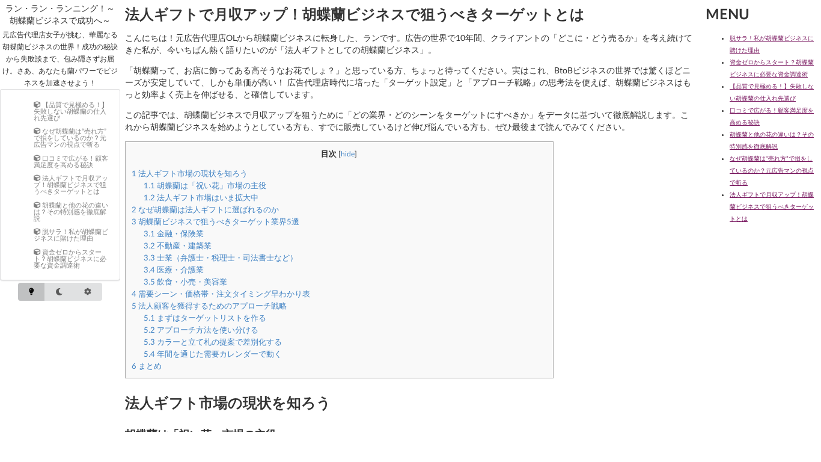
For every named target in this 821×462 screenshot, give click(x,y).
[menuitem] (72, 111)
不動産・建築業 (178, 245)
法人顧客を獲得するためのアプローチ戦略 (209, 305)
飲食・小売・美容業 (185, 281)
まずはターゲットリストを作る (205, 317)
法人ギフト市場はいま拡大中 (201, 197)
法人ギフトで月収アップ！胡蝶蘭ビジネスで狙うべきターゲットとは (772, 206)
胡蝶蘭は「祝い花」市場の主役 (205, 185)
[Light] (31, 292)
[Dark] (58, 292)
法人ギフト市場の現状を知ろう (190, 173)
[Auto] (87, 292)
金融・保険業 (174, 233)
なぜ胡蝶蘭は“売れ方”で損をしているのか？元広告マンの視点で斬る (772, 170)
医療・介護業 (174, 269)
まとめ (147, 366)
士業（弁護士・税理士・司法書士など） (221, 257)
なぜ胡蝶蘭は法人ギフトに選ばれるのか (205, 209)
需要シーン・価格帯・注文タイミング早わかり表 (221, 293)
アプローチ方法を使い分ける (201, 329)
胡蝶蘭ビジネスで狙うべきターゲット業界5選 (215, 221)
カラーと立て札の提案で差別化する (213, 341)
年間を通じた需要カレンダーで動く (213, 354)
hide (348, 153)
